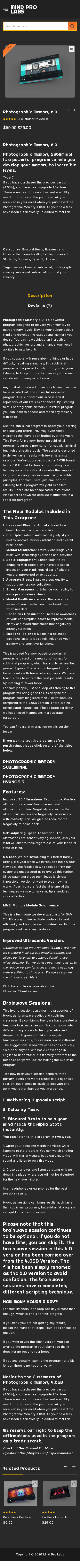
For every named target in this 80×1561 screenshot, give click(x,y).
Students (9, 259)
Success (24, 259)
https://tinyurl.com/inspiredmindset (44, 1453)
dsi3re (35, 1483)
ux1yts (74, 1483)
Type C (37, 259)
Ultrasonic (52, 259)
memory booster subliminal (32, 267)
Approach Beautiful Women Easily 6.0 (74, 110)
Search (72, 26)
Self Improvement (56, 254)
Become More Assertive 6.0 (69, 110)
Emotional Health (28, 254)
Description (40, 295)
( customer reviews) (32, 119)
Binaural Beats (32, 249)
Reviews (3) (40, 305)
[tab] (40, 296)
